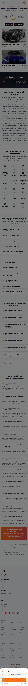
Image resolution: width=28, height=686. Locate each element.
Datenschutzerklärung (15, 676)
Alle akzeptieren (14, 680)
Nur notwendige (5, 683)
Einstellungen (23, 683)
